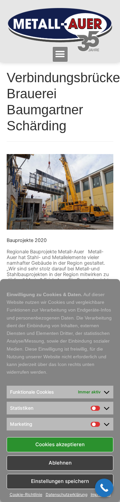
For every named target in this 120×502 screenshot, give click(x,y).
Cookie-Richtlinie (26, 494)
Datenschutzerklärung (66, 494)
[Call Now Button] (104, 488)
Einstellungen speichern (60, 481)
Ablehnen (60, 463)
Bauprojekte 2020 (27, 240)
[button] (60, 54)
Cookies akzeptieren (60, 444)
